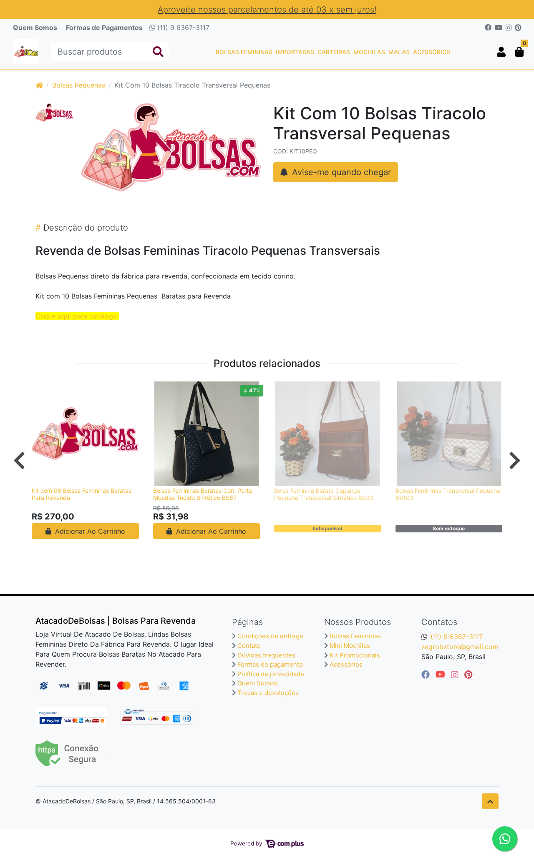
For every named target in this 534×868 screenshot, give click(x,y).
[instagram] (456, 675)
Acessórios (432, 51)
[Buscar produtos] (158, 52)
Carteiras (333, 51)
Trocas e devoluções (268, 693)
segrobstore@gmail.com (460, 646)
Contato (249, 646)
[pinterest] (468, 675)
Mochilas (369, 51)
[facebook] (426, 675)
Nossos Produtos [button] (357, 622)
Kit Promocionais (355, 655)
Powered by (247, 843)
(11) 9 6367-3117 (182, 27)
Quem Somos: (258, 683)
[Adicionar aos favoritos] (42, 389)
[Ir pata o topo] (490, 801)
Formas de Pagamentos (104, 27)
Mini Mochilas (350, 646)
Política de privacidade (270, 674)
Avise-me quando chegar (340, 172)
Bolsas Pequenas (78, 85)
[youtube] (442, 675)
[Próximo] (515, 460)
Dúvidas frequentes (266, 655)
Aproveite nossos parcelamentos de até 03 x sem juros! (267, 10)
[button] (501, 51)
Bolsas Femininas (244, 51)
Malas (399, 51)
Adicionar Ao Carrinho (89, 531)
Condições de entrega (270, 636)
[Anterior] (19, 460)
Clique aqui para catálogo (76, 316)
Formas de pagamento (270, 664)
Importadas (295, 51)
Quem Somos (35, 27)
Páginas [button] (247, 622)
